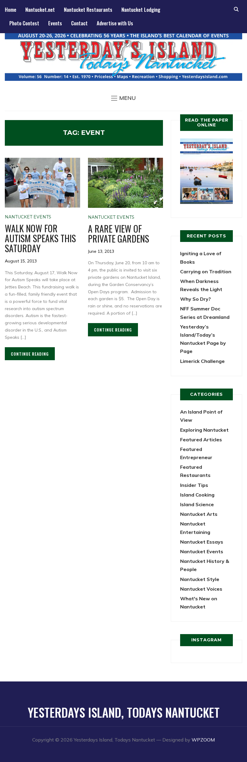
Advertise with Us (115, 23)
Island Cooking (197, 495)
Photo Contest (24, 23)
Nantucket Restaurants (88, 9)
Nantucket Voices (201, 589)
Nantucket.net (40, 9)
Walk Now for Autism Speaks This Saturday (40, 238)
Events (55, 23)
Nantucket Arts (198, 514)
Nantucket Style (199, 579)
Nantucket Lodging (140, 9)
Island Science (197, 504)
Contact (79, 23)
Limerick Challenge (202, 361)
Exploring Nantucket (204, 430)
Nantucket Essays (201, 542)
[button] (123, 98)
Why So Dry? (195, 299)
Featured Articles (201, 440)
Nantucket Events (28, 217)
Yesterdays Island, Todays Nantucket (124, 712)
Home (10, 9)
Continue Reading (30, 354)
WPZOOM (203, 740)
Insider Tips (194, 485)
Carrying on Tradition (205, 271)
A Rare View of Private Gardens (118, 233)
